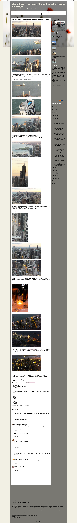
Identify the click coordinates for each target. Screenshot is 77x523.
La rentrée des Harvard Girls (59, 160)
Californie (56, 69)
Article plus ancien (45, 500)
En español (30, 13)
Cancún (14, 396)
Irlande (64, 71)
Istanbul (56, 72)
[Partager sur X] (26, 405)
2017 (55, 104)
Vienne (64, 80)
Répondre (16, 414)
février (56, 176)
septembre (57, 118)
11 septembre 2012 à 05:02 (22, 418)
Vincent (15, 424)
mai (55, 172)
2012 (55, 112)
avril (55, 173)
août (55, 167)
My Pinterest (58, 13)
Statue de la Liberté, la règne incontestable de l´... (59, 131)
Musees (54, 75)
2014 (55, 109)
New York (36, 12)
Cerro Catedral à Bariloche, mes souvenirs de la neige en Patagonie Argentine (60, 43)
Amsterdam (51, 12)
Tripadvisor (54, 79)
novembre (56, 115)
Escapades (18, 13)
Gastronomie (59, 71)
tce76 (15, 445)
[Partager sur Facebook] (27, 405)
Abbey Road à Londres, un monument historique (60, 52)
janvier (56, 178)
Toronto (14, 397)
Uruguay (54, 80)
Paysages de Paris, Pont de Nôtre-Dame (59, 126)
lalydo (15, 418)
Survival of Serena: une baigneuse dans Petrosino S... (59, 142)
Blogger (39, 521)
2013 (55, 111)
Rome (63, 76)
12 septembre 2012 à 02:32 (23, 459)
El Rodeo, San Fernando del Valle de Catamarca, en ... (59, 134)
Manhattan (15, 398)
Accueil (13, 12)
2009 (55, 183)
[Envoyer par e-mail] (25, 405)
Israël (62, 12)
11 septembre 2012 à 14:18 (23, 433)
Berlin (13, 13)
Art (64, 67)
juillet (56, 169)
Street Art (24, 13)
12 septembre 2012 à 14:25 (22, 466)
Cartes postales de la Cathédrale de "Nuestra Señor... (58, 121)
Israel (53, 72)
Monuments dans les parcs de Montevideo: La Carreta (59, 139)
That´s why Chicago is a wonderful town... (58, 158)
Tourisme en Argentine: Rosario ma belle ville (60, 47)
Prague (14, 401)
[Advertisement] (31, 492)
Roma (41, 12)
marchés (53, 81)
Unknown (16, 459)
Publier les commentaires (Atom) (23, 502)
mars (56, 175)
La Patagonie (62, 72)
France (27, 12)
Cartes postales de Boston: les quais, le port (59, 163)
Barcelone (15, 402)
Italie (23, 12)
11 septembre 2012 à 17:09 (21, 445)
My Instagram (45, 13)
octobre (56, 117)
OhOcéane (16, 433)
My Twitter (52, 13)
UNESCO (63, 79)
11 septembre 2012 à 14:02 (22, 424)
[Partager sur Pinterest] (28, 405)
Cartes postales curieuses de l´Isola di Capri (59, 147)
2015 (55, 107)
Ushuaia (57, 80)
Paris (32, 12)
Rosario (54, 77)
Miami (63, 73)
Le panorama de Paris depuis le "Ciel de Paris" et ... (59, 136)
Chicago (57, 12)
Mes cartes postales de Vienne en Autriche (58, 129)
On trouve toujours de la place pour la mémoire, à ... (59, 165)
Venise (61, 80)
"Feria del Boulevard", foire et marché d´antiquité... (59, 150)
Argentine (19, 12)
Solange (15, 466)
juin (55, 170)
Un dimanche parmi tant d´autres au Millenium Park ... (59, 156)
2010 (55, 181)
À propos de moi (37, 13)
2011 (54, 180)
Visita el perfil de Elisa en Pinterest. (58, 85)
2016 (55, 106)
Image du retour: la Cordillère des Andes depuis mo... (59, 145)
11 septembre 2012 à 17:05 (22, 439)
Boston (60, 68)
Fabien (15, 439)
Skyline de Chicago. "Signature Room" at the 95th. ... (59, 153)
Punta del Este (58, 76)
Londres (46, 12)
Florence (63, 69)
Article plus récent (16, 500)
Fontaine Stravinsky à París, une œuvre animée (60, 60)
